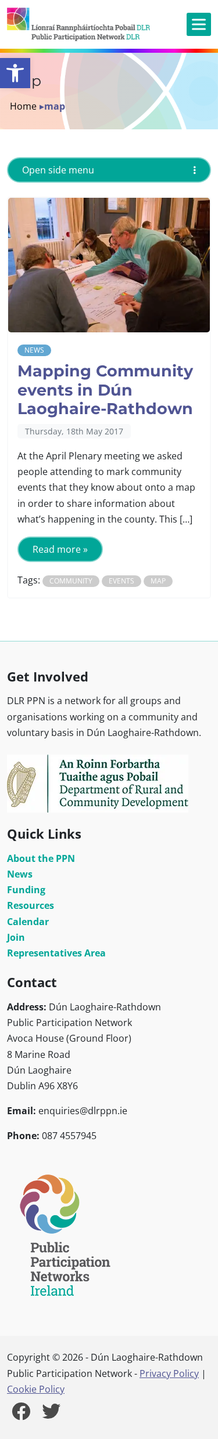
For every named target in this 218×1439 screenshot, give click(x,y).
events (121, 581)
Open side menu (58, 170)
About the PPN (41, 858)
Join (16, 937)
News (34, 350)
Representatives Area (56, 953)
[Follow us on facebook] (21, 1414)
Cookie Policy (36, 1389)
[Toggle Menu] (199, 24)
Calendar (28, 921)
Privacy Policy (169, 1373)
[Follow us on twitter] (51, 1414)
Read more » (60, 549)
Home (23, 106)
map (158, 581)
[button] (15, 73)
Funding (26, 889)
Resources (30, 905)
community (70, 581)
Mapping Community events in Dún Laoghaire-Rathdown (105, 389)
